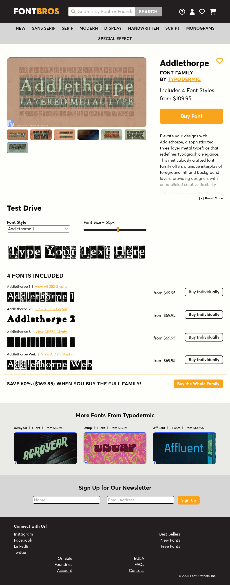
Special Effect (115, 38)
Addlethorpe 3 (19, 331)
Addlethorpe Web (21, 354)
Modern (89, 28)
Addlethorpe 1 (18, 286)
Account (64, 570)
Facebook (23, 540)
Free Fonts (170, 546)
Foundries (63, 564)
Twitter (20, 552)
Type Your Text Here (77, 251)
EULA (139, 558)
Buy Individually (204, 292)
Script (172, 28)
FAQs (139, 564)
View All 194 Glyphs (57, 354)
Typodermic (184, 79)
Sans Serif (43, 28)
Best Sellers (169, 534)
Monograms (200, 28)
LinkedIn (21, 546)
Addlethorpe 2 (19, 309)
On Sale (65, 558)
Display (113, 28)
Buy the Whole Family (198, 383)
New (21, 28)
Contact (136, 570)
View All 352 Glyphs (51, 286)
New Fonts (170, 540)
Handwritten (143, 28)
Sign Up (188, 500)
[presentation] (211, 198)
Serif (67, 28)
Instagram (23, 534)
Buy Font (192, 116)
